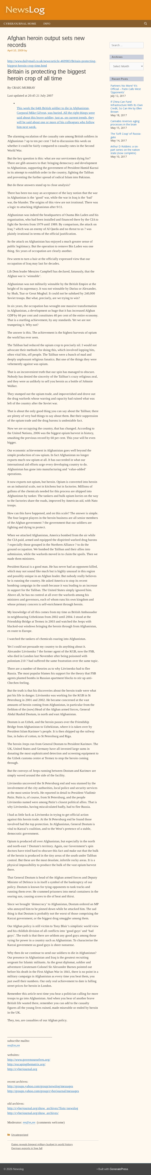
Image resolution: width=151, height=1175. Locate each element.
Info (46, 23)
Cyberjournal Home (20, 23)
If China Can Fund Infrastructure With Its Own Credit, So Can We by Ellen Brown (126, 107)
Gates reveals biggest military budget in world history (42, 1144)
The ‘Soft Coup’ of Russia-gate (125, 135)
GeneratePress (119, 1169)
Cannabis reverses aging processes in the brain (124, 122)
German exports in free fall (26, 1148)
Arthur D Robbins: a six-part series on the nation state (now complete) (125, 150)
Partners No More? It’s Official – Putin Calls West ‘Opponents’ (125, 89)
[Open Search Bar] (145, 23)
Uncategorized (19, 1134)
